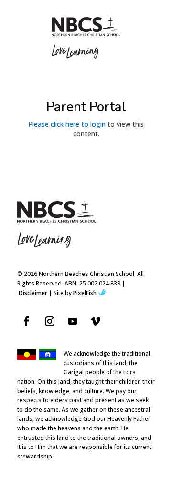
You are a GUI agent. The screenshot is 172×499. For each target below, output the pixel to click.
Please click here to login (67, 124)
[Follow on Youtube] (72, 321)
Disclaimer (33, 293)
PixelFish (85, 293)
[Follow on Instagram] (49, 321)
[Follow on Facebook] (26, 321)
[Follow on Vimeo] (95, 321)
